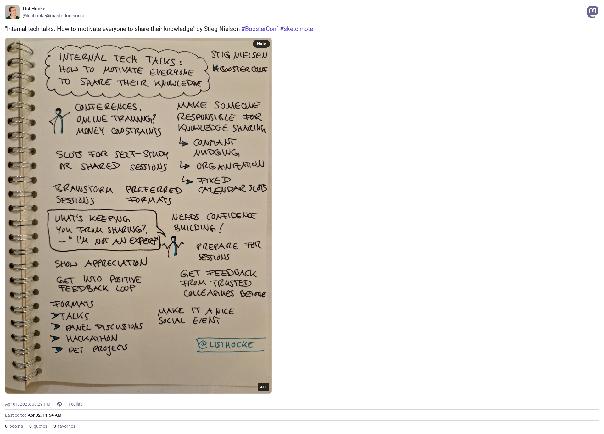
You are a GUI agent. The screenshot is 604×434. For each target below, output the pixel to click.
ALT (263, 387)
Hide (261, 43)
